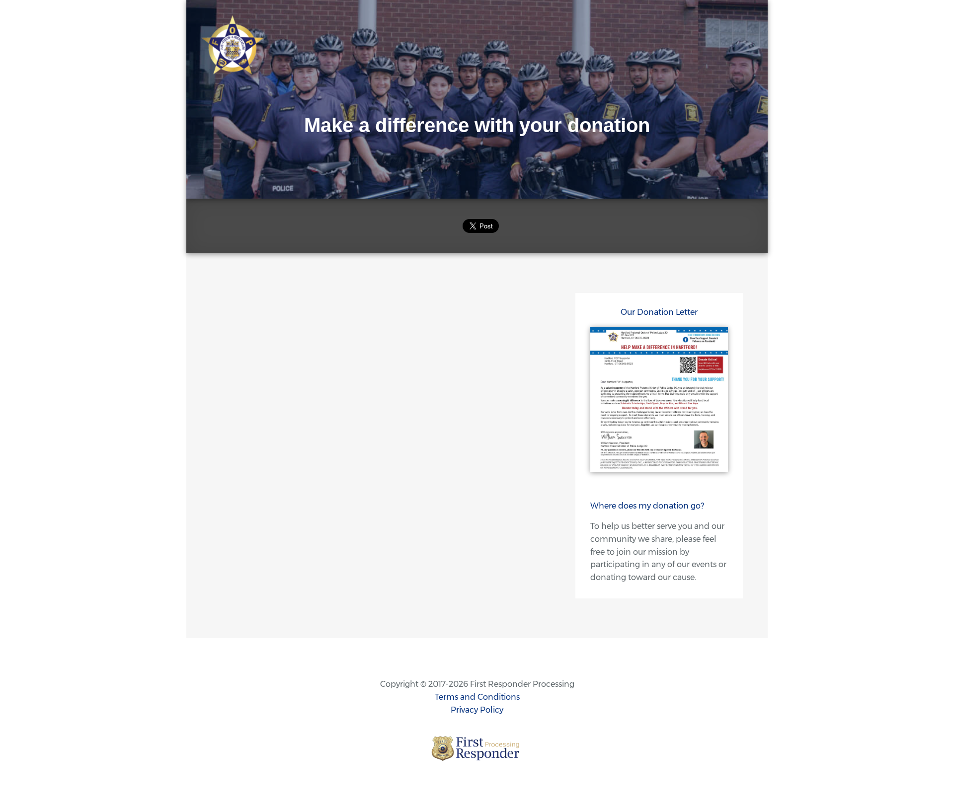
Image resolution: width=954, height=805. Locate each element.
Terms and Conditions (477, 697)
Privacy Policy (477, 710)
